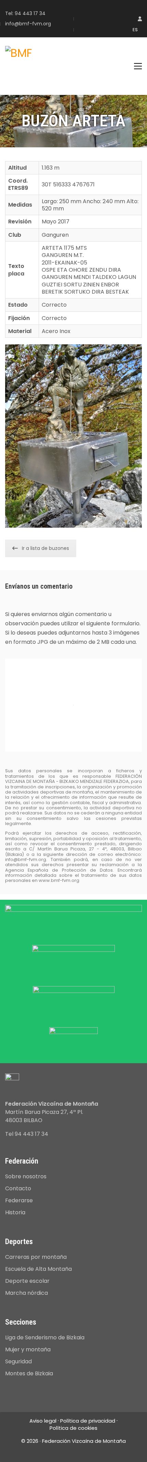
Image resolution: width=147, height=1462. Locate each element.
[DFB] (74, 1001)
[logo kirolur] (73, 1040)
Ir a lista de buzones (45, 548)
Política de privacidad (87, 1420)
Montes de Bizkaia (29, 1373)
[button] (138, 66)
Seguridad (18, 1361)
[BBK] (73, 960)
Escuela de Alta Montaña (38, 1269)
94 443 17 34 (30, 13)
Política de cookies (73, 1428)
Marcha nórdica (26, 1293)
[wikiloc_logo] (73, 920)
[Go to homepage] (18, 66)
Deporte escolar (27, 1281)
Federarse (19, 1200)
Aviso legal (42, 1420)
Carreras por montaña (36, 1257)
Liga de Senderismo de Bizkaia (44, 1337)
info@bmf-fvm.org (28, 24)
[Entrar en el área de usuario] (140, 19)
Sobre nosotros (25, 1176)
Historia (15, 1212)
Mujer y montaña (28, 1349)
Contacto (18, 1188)
